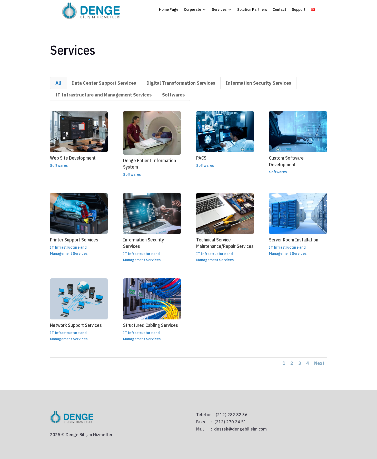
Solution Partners (252, 10)
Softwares (173, 95)
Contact (279, 10)
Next (319, 363)
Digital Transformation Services (180, 83)
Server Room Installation (293, 240)
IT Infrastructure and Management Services (103, 95)
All (58, 83)
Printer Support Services (74, 240)
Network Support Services (76, 325)
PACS (201, 158)
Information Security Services (258, 83)
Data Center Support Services (104, 83)
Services (219, 10)
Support (298, 10)
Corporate (192, 10)
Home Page (168, 10)
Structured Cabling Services (150, 325)
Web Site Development (73, 158)
